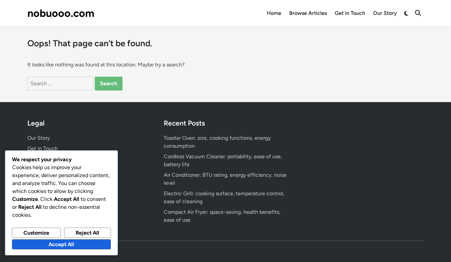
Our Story (385, 13)
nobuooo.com (60, 13)
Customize (36, 233)
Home (274, 13)
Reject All (87, 233)
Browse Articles (308, 13)
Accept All (61, 244)
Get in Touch (350, 13)
